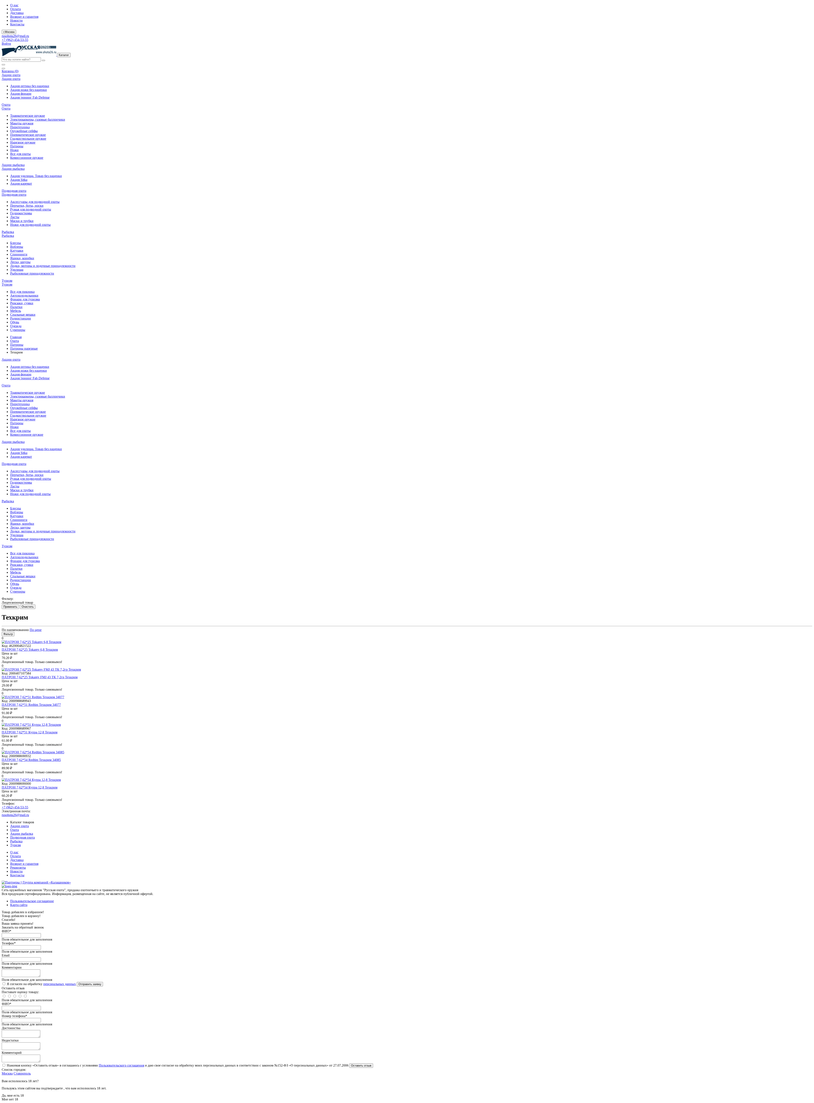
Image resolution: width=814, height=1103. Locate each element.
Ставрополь (22, 1073)
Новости (16, 20)
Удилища (16, 269)
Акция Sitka (18, 180)
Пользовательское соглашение (32, 901)
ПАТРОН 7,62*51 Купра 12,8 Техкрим (29, 732)
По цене (36, 630)
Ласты (14, 217)
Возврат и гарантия (24, 16)
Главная (16, 337)
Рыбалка (16, 841)
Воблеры (16, 247)
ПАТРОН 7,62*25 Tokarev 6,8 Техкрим (30, 649)
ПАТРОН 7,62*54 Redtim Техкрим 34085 (31, 760)
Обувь (14, 322)
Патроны (16, 146)
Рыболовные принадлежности (32, 273)
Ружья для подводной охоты (30, 209)
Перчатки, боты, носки (26, 205)
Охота (14, 341)
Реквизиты (18, 867)
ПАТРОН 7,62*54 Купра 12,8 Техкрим (29, 787)
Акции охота (19, 826)
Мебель (15, 311)
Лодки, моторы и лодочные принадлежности (42, 266)
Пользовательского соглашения (121, 1065)
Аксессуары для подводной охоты (35, 202)
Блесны (15, 243)
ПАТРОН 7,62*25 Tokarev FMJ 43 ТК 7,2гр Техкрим (40, 677)
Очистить (28, 606)
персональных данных (59, 984)
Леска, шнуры (20, 262)
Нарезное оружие (22, 142)
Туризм (15, 845)
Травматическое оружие (27, 115)
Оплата (15, 9)
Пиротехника (20, 127)
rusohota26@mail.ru (15, 36)
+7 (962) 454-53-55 (15, 40)
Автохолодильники (24, 295)
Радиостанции (20, 318)
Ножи (14, 150)
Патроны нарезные (24, 348)
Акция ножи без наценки (28, 90)
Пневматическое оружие (28, 135)
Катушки (16, 250)
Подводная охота (22, 837)
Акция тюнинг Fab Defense (30, 97)
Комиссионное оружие (26, 157)
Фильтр (8, 634)
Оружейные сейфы (24, 131)
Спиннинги (18, 254)
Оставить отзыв (361, 1065)
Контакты (17, 24)
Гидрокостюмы (21, 213)
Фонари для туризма (25, 299)
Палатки (16, 307)
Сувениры (17, 330)
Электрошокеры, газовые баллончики (37, 119)
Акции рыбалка (21, 833)
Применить (10, 606)
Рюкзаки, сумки (21, 303)
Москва (7, 1073)
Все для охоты (20, 154)
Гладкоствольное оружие (28, 138)
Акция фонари (20, 93)
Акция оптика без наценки (29, 86)
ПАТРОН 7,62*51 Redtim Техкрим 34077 (31, 704)
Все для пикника (22, 291)
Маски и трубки (21, 221)
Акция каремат (21, 183)
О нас (14, 5)
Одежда (15, 326)
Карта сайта (18, 905)
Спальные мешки (22, 314)
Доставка (17, 13)
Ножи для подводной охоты (30, 224)
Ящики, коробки (22, 258)
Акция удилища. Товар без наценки (36, 176)
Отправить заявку (89, 984)
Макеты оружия (21, 123)
